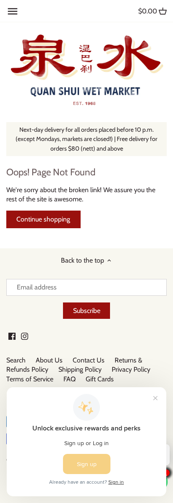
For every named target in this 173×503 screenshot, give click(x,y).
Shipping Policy (80, 369)
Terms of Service (29, 379)
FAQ (69, 379)
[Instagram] (24, 336)
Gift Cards (100, 379)
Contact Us (89, 360)
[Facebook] (12, 336)
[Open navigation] (12, 11)
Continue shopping (43, 219)
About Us (49, 360)
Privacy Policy (131, 369)
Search (16, 360)
